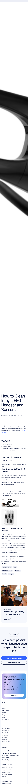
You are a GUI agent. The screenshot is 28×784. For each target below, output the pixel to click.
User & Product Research (9, 753)
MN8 (3, 717)
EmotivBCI (5, 735)
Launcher (5, 739)
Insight (4, 715)
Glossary (4, 779)
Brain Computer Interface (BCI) (10, 755)
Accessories (5, 719)
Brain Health (5, 757)
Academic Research (7, 751)
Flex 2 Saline (5, 710)
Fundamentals (6, 772)
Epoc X (4, 708)
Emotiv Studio (6, 728)
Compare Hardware (7, 768)
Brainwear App (6, 742)
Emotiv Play (5, 760)
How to (4, 777)
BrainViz (4, 737)
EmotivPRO (5, 730)
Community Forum (7, 781)
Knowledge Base (7, 774)
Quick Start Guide (7, 770)
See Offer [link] (15, 1)
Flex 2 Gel (5, 712)
